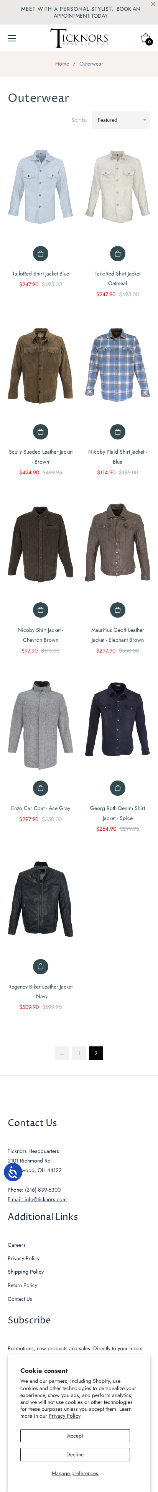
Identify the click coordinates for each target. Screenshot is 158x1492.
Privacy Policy (65, 1416)
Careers (17, 1245)
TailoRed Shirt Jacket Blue (40, 273)
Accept (75, 1436)
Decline (75, 1454)
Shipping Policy (26, 1272)
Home (62, 63)
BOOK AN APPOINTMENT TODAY (97, 12)
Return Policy (22, 1285)
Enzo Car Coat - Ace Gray (40, 808)
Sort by (79, 120)
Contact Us (20, 1299)
